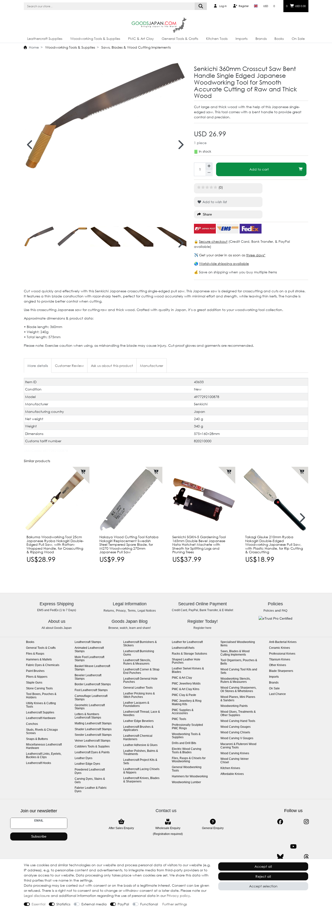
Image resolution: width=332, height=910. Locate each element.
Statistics (63, 904)
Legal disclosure (37, 895)
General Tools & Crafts (180, 38)
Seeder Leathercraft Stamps (93, 735)
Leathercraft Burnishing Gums (138, 653)
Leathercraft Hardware (41, 718)
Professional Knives (282, 653)
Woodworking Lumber (186, 782)
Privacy (121, 610)
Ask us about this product (112, 365)
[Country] (255, 6)
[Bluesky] (280, 857)
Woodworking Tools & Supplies (95, 38)
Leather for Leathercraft (187, 642)
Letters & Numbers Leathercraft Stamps (88, 716)
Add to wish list (214, 201)
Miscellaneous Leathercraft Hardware (44, 746)
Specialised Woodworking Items (237, 644)
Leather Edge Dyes (87, 763)
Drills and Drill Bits (184, 743)
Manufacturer (151, 365)
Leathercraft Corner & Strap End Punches (141, 671)
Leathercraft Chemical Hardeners (137, 737)
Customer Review (69, 365)
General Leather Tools (138, 687)
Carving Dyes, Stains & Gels (90, 780)
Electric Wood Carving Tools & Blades (186, 750)
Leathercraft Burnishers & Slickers (140, 644)
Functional (149, 904)
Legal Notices (147, 610)
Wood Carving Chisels (235, 732)
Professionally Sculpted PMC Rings (187, 726)
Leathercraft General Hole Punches (140, 680)
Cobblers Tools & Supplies (92, 746)
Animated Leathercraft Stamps (89, 649)
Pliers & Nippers (36, 676)
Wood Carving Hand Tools (237, 721)
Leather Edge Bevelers (138, 721)
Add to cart (259, 169)
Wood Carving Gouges (235, 726)
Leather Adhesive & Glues (140, 745)
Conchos (32, 724)
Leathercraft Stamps (88, 642)
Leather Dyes (83, 758)
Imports (241, 38)
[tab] (38, 365)
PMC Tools (179, 719)
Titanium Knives (279, 659)
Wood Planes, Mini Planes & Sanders (237, 698)
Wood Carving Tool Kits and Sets (238, 671)
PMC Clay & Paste (184, 695)
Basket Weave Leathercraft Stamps (92, 668)
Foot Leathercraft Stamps (91, 690)
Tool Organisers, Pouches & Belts (238, 662)
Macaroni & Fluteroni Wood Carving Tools (238, 746)
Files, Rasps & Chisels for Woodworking (189, 760)
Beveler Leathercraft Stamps (88, 677)
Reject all (263, 876)
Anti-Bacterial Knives (283, 642)
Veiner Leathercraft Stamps (92, 740)
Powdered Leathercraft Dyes (90, 771)
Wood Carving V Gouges (236, 738)
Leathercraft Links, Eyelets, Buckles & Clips (43, 755)
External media (94, 904)
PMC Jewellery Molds (186, 683)
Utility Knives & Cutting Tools (41, 705)
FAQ (284, 610)
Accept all (263, 866)
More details (37, 365)
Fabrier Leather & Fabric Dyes (91, 789)
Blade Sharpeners (281, 671)
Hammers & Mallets (39, 659)
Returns (109, 610)
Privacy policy (178, 895)
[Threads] (306, 857)
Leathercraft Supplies (44, 38)
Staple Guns (34, 682)
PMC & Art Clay (141, 38)
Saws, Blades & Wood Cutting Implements (135, 47)
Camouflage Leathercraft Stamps (91, 697)
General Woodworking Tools (186, 769)
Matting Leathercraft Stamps (93, 723)
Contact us (166, 810)
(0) (220, 187)
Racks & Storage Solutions (189, 653)
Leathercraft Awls (183, 648)
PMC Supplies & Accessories (182, 712)
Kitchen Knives (230, 768)
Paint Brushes (35, 671)
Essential (38, 904)
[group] (56, 499)
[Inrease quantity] (209, 166)
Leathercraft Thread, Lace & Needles (141, 713)
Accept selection (263, 886)
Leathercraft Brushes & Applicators (138, 728)
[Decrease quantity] (209, 172)
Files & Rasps (35, 653)
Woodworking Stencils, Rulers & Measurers (235, 680)
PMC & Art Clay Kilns (185, 689)
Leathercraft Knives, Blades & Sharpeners (141, 780)
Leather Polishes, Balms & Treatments (140, 752)
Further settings (174, 904)
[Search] (201, 6)
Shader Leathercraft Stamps (93, 729)
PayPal (123, 904)
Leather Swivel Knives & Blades (188, 670)
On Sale (298, 38)
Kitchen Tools (216, 38)
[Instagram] (306, 821)
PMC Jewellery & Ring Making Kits (186, 702)
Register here (202, 628)
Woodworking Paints (234, 706)
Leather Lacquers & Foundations (136, 704)
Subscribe (38, 836)
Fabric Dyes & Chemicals (42, 665)
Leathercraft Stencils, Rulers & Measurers (137, 662)
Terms (132, 610)
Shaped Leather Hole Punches (186, 661)
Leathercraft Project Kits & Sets (140, 761)
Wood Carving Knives (234, 753)
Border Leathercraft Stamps (93, 684)
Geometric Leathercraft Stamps (90, 707)
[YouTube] (293, 846)
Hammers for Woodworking (190, 776)
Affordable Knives (232, 774)
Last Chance (277, 694)
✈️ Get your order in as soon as (220, 255)
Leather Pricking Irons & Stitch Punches (139, 695)
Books (279, 38)
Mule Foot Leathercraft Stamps (89, 659)
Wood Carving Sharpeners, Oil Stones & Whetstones (238, 689)
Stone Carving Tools (39, 688)
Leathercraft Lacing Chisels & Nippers (141, 771)
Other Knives (277, 665)
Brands (261, 38)
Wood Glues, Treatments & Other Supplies (238, 713)
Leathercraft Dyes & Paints (92, 752)
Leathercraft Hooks (38, 763)
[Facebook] (280, 821)
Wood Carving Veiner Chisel (234, 760)
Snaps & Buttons (37, 739)
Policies (268, 610)
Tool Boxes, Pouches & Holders (41, 696)
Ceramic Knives (279, 648)
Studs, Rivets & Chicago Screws (42, 731)
